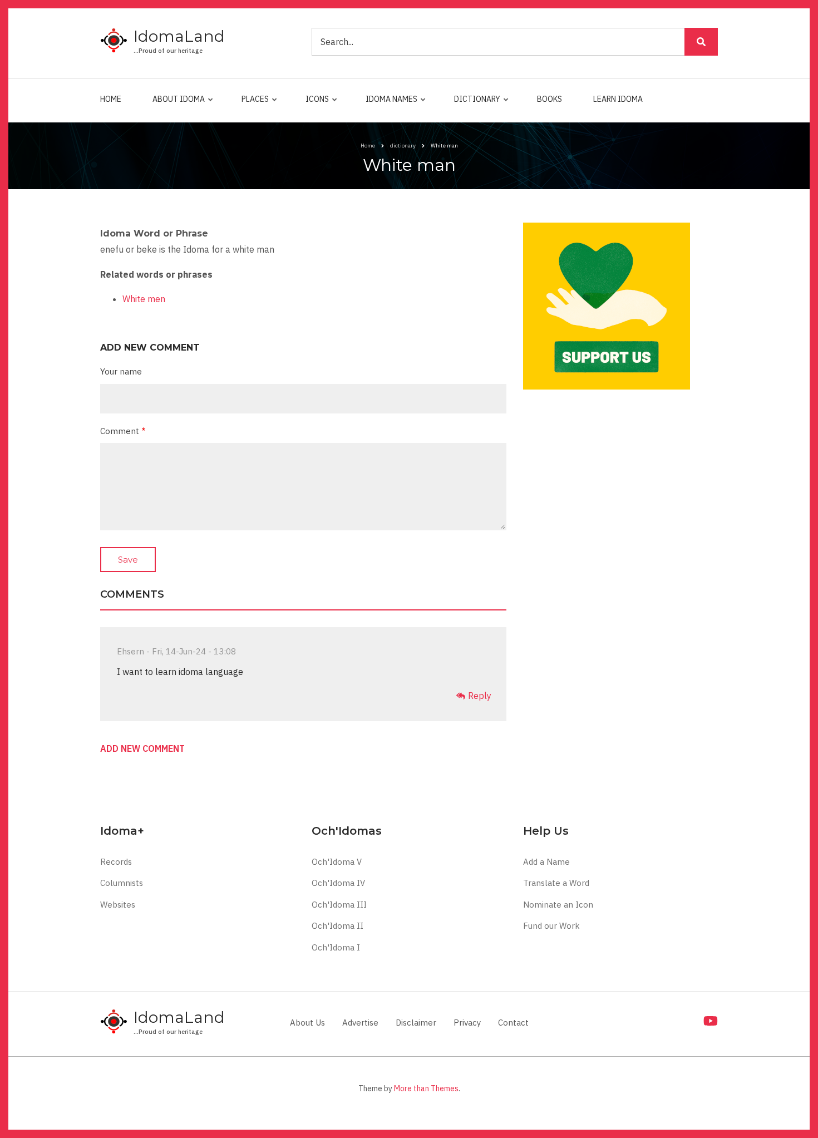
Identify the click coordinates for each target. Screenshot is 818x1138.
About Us (307, 1022)
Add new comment (142, 749)
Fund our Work (551, 925)
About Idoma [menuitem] (176, 104)
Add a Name (546, 861)
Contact (513, 1022)
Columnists (121, 883)
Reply (479, 695)
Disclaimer (416, 1022)
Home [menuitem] (110, 99)
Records (116, 861)
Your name (121, 371)
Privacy (467, 1022)
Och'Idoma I (336, 947)
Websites (117, 904)
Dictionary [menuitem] (474, 104)
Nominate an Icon (558, 904)
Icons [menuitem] (314, 104)
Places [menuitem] (252, 104)
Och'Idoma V (337, 861)
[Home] (114, 41)
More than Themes (426, 1088)
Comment (119, 431)
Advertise (360, 1022)
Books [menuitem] (549, 99)
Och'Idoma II (337, 925)
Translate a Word (556, 883)
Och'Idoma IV (338, 883)
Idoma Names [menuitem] (388, 104)
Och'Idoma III (339, 904)
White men (143, 298)
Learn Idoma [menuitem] (618, 99)
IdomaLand (179, 36)
